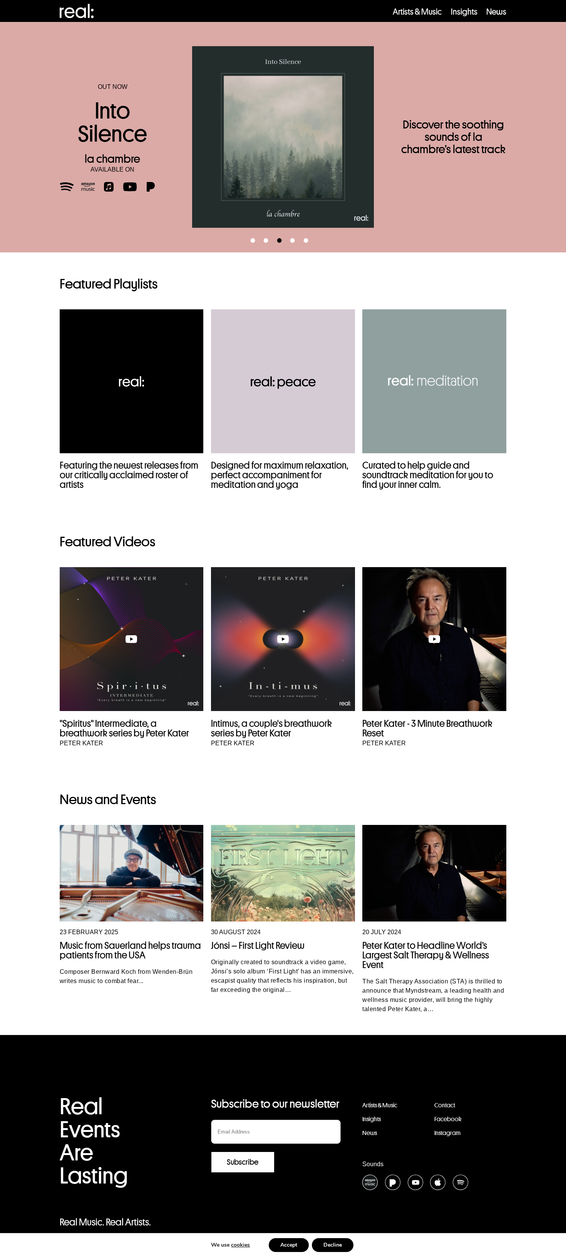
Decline (332, 1245)
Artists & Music (417, 11)
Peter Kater (81, 743)
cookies (240, 1245)
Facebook (447, 1119)
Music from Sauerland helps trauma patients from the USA (130, 950)
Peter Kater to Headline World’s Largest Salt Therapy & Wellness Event (425, 955)
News (496, 11)
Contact (444, 1105)
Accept (288, 1245)
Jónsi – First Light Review (258, 945)
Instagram (447, 1133)
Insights (464, 11)
